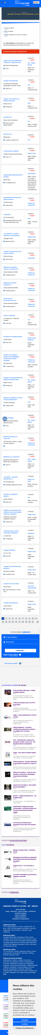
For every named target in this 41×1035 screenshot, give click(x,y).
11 (36, 618)
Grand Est (29, 939)
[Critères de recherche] (4, 418)
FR (36, 2)
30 (37, 622)
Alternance (7, 932)
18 (23, 622)
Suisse (27, 944)
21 (33, 622)
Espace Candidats (20, 915)
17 (19, 622)
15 (13, 622)
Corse (23, 939)
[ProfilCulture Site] (2, 2)
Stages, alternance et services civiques (15, 35)
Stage (30, 930)
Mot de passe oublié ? (12, 663)
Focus (8, 845)
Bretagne (6, 939)
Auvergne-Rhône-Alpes (10, 937)
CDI (5, 926)
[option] (20, 867)
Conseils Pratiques (20, 913)
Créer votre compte (10, 655)
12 (3, 622)
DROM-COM (7, 944)
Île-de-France (14, 941)
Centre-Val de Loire (15, 939)
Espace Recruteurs (20, 917)
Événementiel (17, 953)
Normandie (22, 941)
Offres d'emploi (8, 31)
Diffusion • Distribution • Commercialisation (16, 967)
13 (6, 622)
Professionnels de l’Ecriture (21, 971)
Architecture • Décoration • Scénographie (17, 961)
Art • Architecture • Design (11, 951)
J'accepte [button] (24, 1020)
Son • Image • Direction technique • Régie (19, 973)
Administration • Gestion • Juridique (13, 960)
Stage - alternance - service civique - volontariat (20, 911)
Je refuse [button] (24, 1024)
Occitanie (6, 942)
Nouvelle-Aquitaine (31, 941)
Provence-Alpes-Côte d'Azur (28, 942)
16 (16, 622)
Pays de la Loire (14, 942)
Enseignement (13, 969)
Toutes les (14, 840)
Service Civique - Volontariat (19, 930)
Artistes (21, 962)
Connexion (20, 650)
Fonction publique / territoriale (20, 928)
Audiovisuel (23, 951)
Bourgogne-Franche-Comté (25, 937)
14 (9, 622)
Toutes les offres (9, 28)
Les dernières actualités (14, 685)
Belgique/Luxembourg (18, 944)
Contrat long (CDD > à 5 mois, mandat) (17, 926)
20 (29, 622)
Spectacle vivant (14, 955)
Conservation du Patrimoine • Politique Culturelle (24, 965)
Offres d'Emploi (20, 909)
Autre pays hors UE (11, 946)
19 (26, 622)
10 (33, 618)
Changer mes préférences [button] (24, 1028)
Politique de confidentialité (20, 919)
